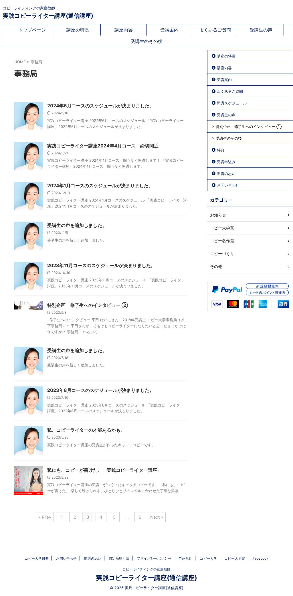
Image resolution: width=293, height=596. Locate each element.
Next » (156, 517)
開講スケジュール (232, 103)
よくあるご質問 (215, 30)
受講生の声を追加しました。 (77, 225)
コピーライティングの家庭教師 (146, 569)
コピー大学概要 (37, 558)
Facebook (260, 558)
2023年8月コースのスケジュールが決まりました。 (100, 390)
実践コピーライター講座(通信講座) (48, 15)
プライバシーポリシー (154, 558)
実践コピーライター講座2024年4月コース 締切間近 (103, 146)
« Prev (44, 517)
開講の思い (226, 173)
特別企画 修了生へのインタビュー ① (249, 126)
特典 (220, 150)
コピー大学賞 (234, 558)
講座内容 (123, 30)
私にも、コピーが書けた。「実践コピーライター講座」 (104, 470)
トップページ (32, 30)
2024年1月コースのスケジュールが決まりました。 (100, 185)
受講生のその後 (146, 41)
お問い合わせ (228, 185)
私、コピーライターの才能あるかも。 (86, 430)
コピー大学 (208, 558)
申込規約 (185, 558)
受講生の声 (261, 30)
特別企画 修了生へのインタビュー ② (87, 305)
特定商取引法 (119, 558)
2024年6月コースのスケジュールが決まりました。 (100, 105)
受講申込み (226, 161)
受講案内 (169, 30)
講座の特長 (77, 30)
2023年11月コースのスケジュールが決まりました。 (101, 265)
